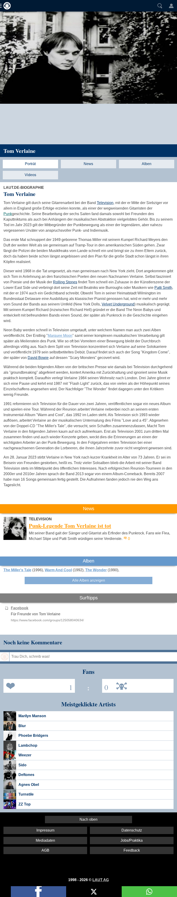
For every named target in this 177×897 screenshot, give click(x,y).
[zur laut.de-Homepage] (6, 6)
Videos (30, 175)
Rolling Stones (65, 282)
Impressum (45, 830)
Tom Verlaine (19, 151)
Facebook (19, 608)
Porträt (30, 164)
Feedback (132, 850)
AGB (45, 850)
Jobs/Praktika (132, 840)
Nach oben (88, 819)
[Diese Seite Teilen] (38, 891)
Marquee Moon (60, 335)
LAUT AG (100, 880)
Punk (7, 214)
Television (105, 203)
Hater (105, 685)
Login (171, 6)
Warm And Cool (58, 570)
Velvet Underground (118, 304)
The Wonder (96, 570)
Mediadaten (45, 840)
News (88, 164)
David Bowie (38, 358)
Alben (146, 164)
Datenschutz (131, 830)
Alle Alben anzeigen (88, 580)
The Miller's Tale (17, 570)
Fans (38, 685)
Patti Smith (163, 288)
